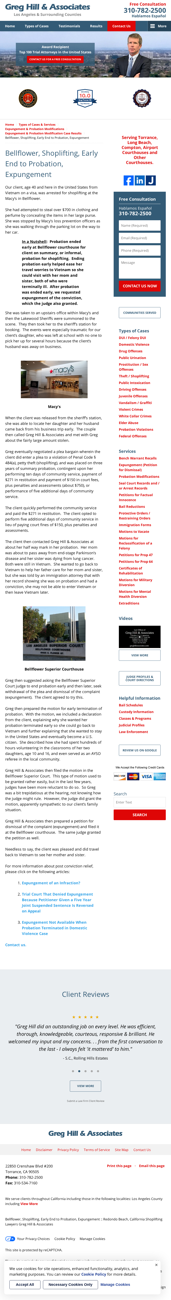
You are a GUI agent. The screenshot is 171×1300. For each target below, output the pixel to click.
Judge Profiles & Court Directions (140, 678)
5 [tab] (98, 1071)
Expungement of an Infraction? (51, 882)
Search (140, 814)
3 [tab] (85, 1071)
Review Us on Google (140, 750)
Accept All (25, 1284)
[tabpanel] (85, 1037)
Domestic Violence (134, 344)
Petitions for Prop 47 (136, 555)
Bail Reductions (132, 506)
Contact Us (121, 26)
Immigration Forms (135, 525)
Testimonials (69, 26)
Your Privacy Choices (33, 1238)
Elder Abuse (128, 422)
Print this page (119, 1166)
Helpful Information (139, 698)
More (162, 26)
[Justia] (151, 180)
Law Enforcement (133, 731)
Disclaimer (44, 1149)
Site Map (121, 1149)
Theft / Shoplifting (134, 376)
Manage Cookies (92, 1238)
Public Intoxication (134, 382)
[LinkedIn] (140, 180)
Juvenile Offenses (133, 396)
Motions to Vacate (134, 531)
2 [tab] (79, 1071)
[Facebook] (129, 180)
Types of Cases (37, 26)
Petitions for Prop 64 (136, 561)
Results (96, 26)
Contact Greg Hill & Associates (145, 10)
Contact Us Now (140, 285)
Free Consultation (137, 199)
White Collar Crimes (135, 416)
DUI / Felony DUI (132, 337)
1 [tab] (73, 1071)
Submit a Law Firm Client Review (85, 1101)
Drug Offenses (130, 351)
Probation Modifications (139, 476)
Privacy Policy (68, 1149)
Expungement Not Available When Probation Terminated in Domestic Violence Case (54, 928)
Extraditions (129, 603)
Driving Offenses (132, 389)
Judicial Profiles (132, 725)
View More (85, 1086)
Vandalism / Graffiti (135, 402)
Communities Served (139, 313)
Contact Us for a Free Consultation (55, 59)
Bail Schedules (131, 705)
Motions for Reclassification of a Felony (135, 543)
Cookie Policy (64, 1238)
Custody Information (136, 711)
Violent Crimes (131, 409)
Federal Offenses (133, 436)
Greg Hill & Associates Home (47, 10)
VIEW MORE (139, 655)
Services (127, 451)
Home (10, 26)
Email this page (152, 1166)
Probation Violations (136, 429)
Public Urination (132, 357)
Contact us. (15, 944)
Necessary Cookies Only (70, 1284)
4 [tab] (92, 1071)
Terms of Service (97, 1149)
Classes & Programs (135, 718)
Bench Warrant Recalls (138, 458)
